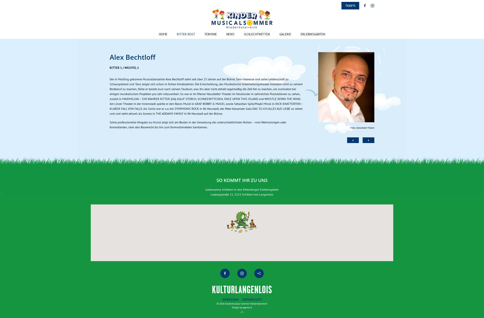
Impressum (230, 299)
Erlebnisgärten (313, 34)
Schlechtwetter (257, 34)
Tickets (350, 5)
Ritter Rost (186, 34)
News (230, 34)
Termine (210, 34)
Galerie (285, 34)
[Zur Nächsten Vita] (368, 140)
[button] (242, 312)
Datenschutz (252, 299)
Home (163, 34)
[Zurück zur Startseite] (242, 18)
